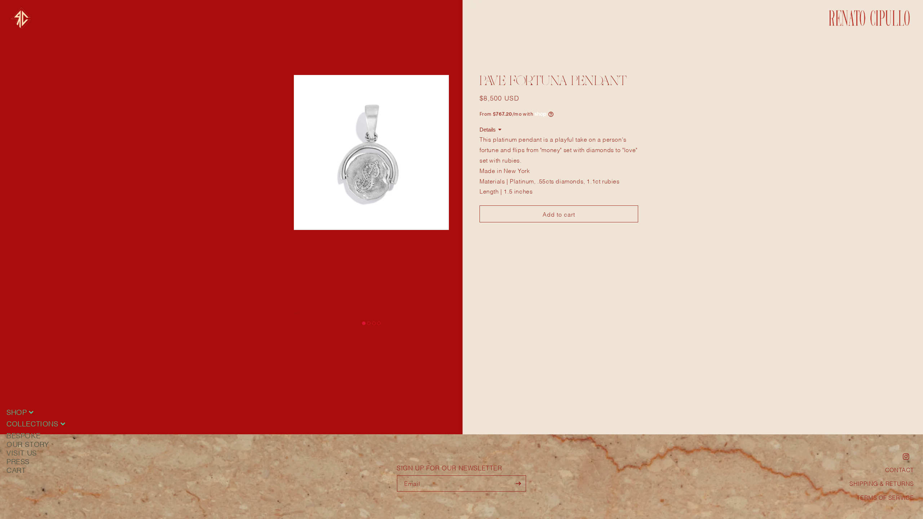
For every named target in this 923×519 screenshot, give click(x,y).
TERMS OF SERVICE (885, 497)
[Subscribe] (518, 483)
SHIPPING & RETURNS (881, 483)
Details (488, 130)
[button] (364, 323)
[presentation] (295, 312)
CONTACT (899, 469)
